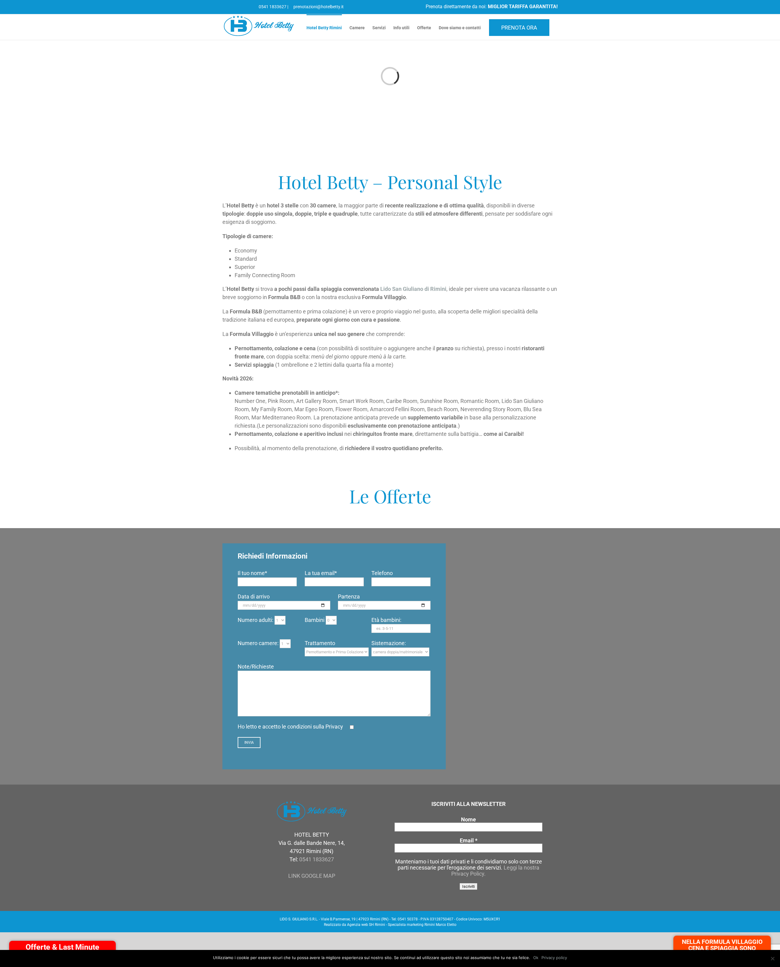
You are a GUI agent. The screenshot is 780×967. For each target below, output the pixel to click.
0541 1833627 (272, 6)
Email (468, 841)
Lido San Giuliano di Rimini (413, 289)
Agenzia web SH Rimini (366, 925)
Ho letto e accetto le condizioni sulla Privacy (290, 726)
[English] (232, 6)
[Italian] (225, 6)
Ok (535, 957)
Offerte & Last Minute (62, 947)
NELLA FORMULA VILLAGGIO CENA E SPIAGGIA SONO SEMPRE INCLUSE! (722, 948)
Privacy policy (554, 957)
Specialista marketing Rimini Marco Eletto (422, 925)
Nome (468, 820)
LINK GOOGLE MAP (311, 876)
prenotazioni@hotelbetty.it (318, 6)
